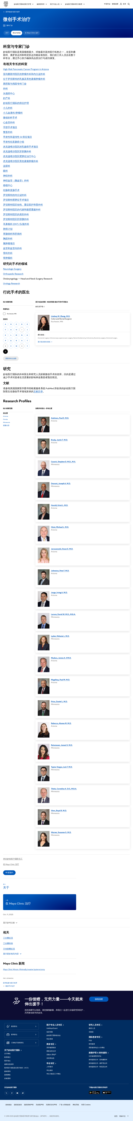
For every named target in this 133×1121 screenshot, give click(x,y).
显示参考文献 (9, 923)
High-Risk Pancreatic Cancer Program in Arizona (26, 69)
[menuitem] (7, 33)
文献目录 (38, 391)
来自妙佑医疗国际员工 (13, 859)
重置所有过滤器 (10, 358)
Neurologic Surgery (12, 268)
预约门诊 (9, 25)
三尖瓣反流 (8, 938)
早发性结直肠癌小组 (13, 141)
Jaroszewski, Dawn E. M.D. (62, 549)
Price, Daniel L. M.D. (59, 701)
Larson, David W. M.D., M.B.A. (63, 614)
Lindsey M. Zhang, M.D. (60, 316)
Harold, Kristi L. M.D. (59, 505)
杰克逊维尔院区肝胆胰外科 (17, 151)
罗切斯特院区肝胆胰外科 (16, 219)
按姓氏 (5, 319)
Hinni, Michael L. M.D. (60, 527)
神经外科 (7, 175)
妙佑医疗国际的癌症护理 (16, 103)
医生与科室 (17, 33)
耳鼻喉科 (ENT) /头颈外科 (16, 224)
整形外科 (7, 132)
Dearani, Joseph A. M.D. (61, 483)
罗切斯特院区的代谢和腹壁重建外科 (22, 209)
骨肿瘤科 (7, 257)
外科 (5, 88)
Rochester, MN (11, 314)
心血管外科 (9, 122)
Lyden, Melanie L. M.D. (60, 636)
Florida (5, 419)
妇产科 (6, 98)
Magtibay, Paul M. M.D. (60, 679)
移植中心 (7, 185)
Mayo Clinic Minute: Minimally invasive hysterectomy (24, 969)
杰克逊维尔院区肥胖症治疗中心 (19, 156)
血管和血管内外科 (12, 248)
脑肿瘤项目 (9, 243)
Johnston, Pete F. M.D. (60, 570)
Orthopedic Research (13, 273)
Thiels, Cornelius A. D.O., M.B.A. (64, 789)
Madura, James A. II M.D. (61, 658)
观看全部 (6, 425)
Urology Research (11, 283)
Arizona (5, 416)
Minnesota (6, 422)
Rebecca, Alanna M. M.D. (61, 723)
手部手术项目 (10, 127)
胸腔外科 (7, 238)
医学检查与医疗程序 (13, 12)
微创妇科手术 (10, 117)
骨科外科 (7, 253)
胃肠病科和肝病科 (12, 233)
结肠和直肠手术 (11, 190)
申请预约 (9, 872)
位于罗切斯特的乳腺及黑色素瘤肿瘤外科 (24, 78)
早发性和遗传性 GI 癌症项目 (17, 137)
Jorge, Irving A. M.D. (59, 592)
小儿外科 (7, 107)
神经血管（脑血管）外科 (16, 180)
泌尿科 (6, 166)
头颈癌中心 (9, 93)
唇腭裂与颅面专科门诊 (14, 83)
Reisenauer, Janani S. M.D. (62, 745)
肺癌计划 (7, 228)
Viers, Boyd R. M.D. (59, 810)
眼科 (5, 170)
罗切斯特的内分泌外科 (14, 195)
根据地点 (6, 309)
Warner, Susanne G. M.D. (61, 832)
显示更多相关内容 (11, 954)
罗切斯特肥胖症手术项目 (16, 199)
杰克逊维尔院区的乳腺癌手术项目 (20, 146)
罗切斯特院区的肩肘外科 (16, 214)
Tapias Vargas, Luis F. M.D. (61, 767)
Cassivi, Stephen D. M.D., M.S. (63, 461)
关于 (7, 33)
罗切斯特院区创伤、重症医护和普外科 (23, 204)
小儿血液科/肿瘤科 (13, 112)
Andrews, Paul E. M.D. (60, 418)
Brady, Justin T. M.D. (59, 440)
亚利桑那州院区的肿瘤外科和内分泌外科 (24, 74)
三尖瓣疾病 (8, 943)
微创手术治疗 (17, 19)
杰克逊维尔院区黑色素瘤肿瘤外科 (20, 161)
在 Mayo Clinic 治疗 (32, 33)
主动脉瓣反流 (9, 949)
